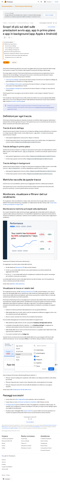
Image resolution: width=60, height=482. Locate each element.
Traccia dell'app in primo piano (14, 84)
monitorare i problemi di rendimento (27, 402)
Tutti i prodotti (5, 469)
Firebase (5, 23)
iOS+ (7, 62)
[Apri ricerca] (38, 2)
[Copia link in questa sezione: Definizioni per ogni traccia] (32, 116)
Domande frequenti (45, 450)
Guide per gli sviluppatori (7, 438)
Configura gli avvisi (11, 404)
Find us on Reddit (25, 441)
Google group (44, 443)
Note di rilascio (44, 445)
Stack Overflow (44, 441)
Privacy (8, 475)
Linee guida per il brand (46, 448)
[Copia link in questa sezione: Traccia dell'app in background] (31, 163)
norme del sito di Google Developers (10, 428)
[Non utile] (56, 23)
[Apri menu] (2, 2)
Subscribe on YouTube (26, 445)
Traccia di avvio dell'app (12, 79)
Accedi (56, 1)
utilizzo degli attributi (20, 399)
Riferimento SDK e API (7, 441)
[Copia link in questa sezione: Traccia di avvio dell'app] (25, 128)
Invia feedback (51, 26)
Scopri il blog (24, 438)
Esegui (31, 23)
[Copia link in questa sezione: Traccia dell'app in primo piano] (31, 147)
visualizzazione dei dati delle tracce (21, 389)
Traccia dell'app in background (14, 88)
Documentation (7, 6)
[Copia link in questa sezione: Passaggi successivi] (25, 395)
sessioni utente (27, 411)
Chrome (4, 462)
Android (14, 62)
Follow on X (23, 443)
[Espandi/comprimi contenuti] (14, 42)
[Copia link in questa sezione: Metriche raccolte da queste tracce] (42, 180)
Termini (3, 475)
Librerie (3, 445)
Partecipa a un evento (26, 448)
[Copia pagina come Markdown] (9, 37)
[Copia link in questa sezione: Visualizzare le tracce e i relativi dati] (35, 288)
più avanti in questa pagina (17, 101)
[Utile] (54, 23)
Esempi (3, 443)
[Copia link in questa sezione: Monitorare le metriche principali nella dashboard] (48, 209)
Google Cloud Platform (7, 466)
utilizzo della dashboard (18, 284)
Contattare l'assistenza (46, 438)
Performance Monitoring (23, 6)
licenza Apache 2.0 (37, 426)
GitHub (3, 448)
